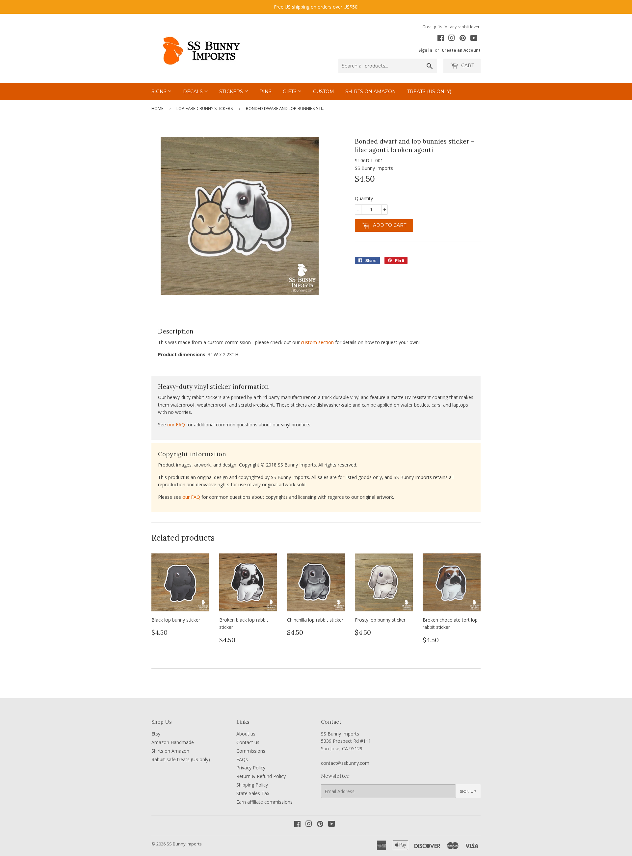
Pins (265, 91)
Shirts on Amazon (370, 91)
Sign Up (468, 791)
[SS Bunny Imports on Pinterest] (462, 38)
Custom (323, 91)
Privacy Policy (250, 767)
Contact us (247, 742)
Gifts (290, 91)
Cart (467, 65)
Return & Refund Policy (261, 776)
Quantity (364, 198)
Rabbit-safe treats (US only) (180, 759)
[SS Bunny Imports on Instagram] (451, 38)
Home (157, 108)
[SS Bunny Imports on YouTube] (473, 38)
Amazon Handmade (172, 742)
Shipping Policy (252, 785)
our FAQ (176, 424)
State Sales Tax (252, 793)
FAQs (242, 759)
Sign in (425, 50)
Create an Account (461, 50)
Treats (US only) (429, 91)
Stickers (231, 91)
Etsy (155, 734)
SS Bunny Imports (184, 844)
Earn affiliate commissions (264, 802)
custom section (317, 342)
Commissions (250, 751)
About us (245, 734)
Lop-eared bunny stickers (204, 108)
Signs (159, 91)
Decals (193, 91)
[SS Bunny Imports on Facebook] (440, 38)
